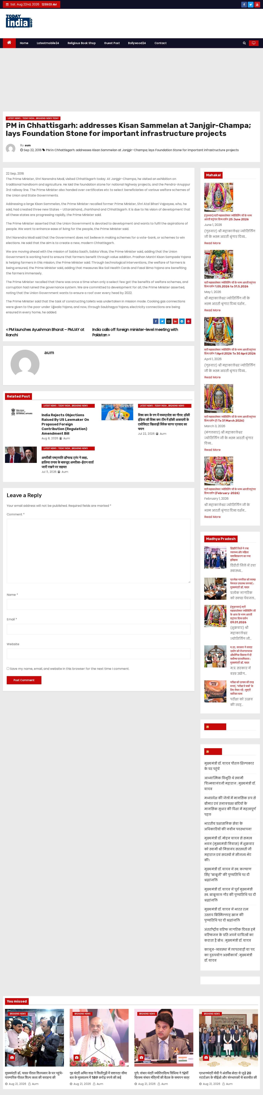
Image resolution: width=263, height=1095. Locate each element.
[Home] (9, 43)
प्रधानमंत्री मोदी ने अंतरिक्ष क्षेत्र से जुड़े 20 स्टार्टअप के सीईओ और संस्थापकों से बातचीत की (228, 1075)
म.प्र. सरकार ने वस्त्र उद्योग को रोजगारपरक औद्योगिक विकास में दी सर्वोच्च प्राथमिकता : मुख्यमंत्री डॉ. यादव (241, 655)
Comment (16, 514)
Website (13, 644)
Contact (161, 43)
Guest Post (112, 43)
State (215, 751)
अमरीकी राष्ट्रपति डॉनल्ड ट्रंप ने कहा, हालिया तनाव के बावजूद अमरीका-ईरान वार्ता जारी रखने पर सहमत (68, 462)
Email (12, 619)
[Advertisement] (131, 77)
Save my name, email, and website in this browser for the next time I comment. (69, 668)
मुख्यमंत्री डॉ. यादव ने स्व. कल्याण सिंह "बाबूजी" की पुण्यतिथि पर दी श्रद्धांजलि (227, 874)
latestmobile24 (48, 43)
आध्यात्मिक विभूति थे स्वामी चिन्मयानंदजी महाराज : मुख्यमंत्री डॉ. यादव (229, 783)
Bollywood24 (137, 43)
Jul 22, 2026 (146, 434)
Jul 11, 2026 (49, 472)
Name (12, 594)
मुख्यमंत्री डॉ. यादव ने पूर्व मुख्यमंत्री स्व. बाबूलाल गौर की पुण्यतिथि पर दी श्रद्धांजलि (230, 895)
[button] (244, 43)
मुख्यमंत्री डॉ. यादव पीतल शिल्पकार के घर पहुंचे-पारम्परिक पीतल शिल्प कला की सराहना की (34, 1075)
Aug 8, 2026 (50, 438)
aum (28, 145)
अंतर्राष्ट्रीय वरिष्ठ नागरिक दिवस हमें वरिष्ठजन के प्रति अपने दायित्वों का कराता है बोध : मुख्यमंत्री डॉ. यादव (229, 935)
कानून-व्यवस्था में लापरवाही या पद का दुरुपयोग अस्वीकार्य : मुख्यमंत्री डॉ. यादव (229, 955)
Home (24, 43)
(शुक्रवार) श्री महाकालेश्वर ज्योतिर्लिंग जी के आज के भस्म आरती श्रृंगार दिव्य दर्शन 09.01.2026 (243, 614)
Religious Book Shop (82, 43)
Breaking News (18, 1013)
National (217, 727)
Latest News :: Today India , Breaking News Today (33, 118)
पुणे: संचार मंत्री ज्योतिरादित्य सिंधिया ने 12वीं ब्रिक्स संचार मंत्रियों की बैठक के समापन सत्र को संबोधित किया (161, 1077)
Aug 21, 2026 (17, 1084)
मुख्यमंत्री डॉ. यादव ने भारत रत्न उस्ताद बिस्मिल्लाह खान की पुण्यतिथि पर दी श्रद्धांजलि (226, 915)
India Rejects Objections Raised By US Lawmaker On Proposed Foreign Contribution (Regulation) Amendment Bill (65, 424)
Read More (212, 243)
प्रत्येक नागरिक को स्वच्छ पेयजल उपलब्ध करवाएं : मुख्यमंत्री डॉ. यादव (243, 583)
